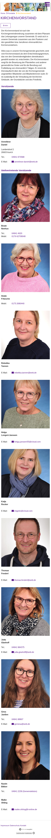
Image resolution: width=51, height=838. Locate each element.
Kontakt (23, 825)
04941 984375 (18, 647)
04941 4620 (17, 233)
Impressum (5, 825)
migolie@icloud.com (23, 511)
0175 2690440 (18, 303)
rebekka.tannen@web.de (25, 373)
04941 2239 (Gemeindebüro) (24, 791)
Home (3, 13)
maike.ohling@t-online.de (25, 809)
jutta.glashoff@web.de (24, 652)
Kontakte (11, 13)
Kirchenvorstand (24, 13)
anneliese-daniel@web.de (26, 162)
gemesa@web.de (22, 724)
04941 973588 (18, 157)
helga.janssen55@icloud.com (27, 442)
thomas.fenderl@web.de (25, 580)
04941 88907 (17, 719)
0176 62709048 (19, 236)
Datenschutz (15, 825)
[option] (25, 7)
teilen (6, 25)
